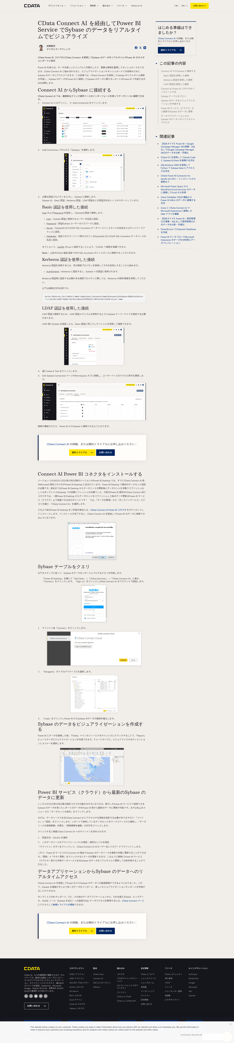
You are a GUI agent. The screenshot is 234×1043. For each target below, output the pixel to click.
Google (192, 983)
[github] (41, 996)
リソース (168, 987)
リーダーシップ (147, 991)
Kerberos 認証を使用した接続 (178, 80)
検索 (183, 6)
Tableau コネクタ (76, 1008)
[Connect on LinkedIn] (144, 47)
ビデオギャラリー (172, 1000)
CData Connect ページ (133, 900)
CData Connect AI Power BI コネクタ (108, 510)
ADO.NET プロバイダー (79, 983)
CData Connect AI (58, 444)
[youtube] (36, 996)
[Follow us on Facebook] (136, 47)
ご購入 (176, 6)
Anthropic (193, 974)
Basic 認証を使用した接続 (176, 75)
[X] (31, 996)
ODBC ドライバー (77, 974)
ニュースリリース (148, 978)
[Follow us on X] (140, 47)
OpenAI (192, 995)
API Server (73, 991)
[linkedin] (26, 996)
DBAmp (96, 987)
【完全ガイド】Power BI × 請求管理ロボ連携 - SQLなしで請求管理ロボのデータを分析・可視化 (178, 221)
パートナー (121, 992)
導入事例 (168, 978)
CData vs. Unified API (126, 1001)
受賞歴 (144, 987)
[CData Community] (46, 996)
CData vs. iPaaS (124, 996)
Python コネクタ (76, 987)
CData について (148, 974)
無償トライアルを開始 (63, 904)
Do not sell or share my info (191, 1035)
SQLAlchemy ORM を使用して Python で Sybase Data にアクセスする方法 (178, 168)
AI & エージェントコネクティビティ (127, 986)
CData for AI (136, 5)
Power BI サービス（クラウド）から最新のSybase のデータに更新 (177, 110)
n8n (190, 991)
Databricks (193, 978)
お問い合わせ (198, 6)
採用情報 (144, 1000)
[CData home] (34, 5)
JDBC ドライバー (76, 978)
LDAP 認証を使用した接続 (176, 84)
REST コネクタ (75, 995)
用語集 (167, 995)
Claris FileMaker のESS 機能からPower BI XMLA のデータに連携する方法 (178, 200)
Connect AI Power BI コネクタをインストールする (177, 90)
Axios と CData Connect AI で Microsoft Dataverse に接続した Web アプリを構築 (176, 210)
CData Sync (98, 974)
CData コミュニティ (173, 974)
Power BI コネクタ (77, 1004)
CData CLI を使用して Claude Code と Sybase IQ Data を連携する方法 (178, 159)
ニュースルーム (147, 983)
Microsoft (193, 987)
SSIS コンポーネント (102, 983)
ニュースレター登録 (173, 991)
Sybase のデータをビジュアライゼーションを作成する (178, 102)
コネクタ (120, 974)
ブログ (167, 983)
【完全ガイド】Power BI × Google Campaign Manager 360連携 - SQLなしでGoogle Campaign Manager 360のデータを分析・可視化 (178, 148)
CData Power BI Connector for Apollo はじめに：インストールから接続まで (178, 178)
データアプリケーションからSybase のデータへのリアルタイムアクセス (178, 119)
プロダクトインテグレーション (127, 979)
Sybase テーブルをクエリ (173, 96)
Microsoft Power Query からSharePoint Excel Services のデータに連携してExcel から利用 (178, 189)
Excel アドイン (75, 1000)
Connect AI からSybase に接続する (178, 71)
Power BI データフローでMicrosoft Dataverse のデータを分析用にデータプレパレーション (178, 240)
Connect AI (98, 978)
